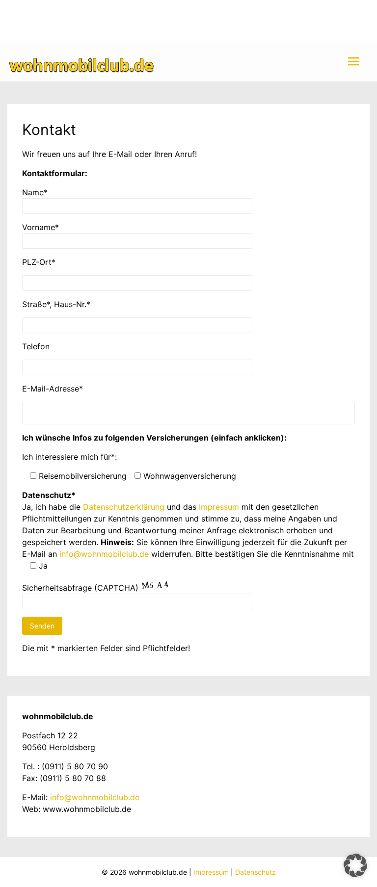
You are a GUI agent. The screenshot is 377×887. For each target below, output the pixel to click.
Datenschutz (255, 872)
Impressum (219, 507)
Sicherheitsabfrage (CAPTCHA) (80, 588)
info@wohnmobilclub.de (104, 554)
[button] (355, 865)
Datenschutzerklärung (123, 507)
